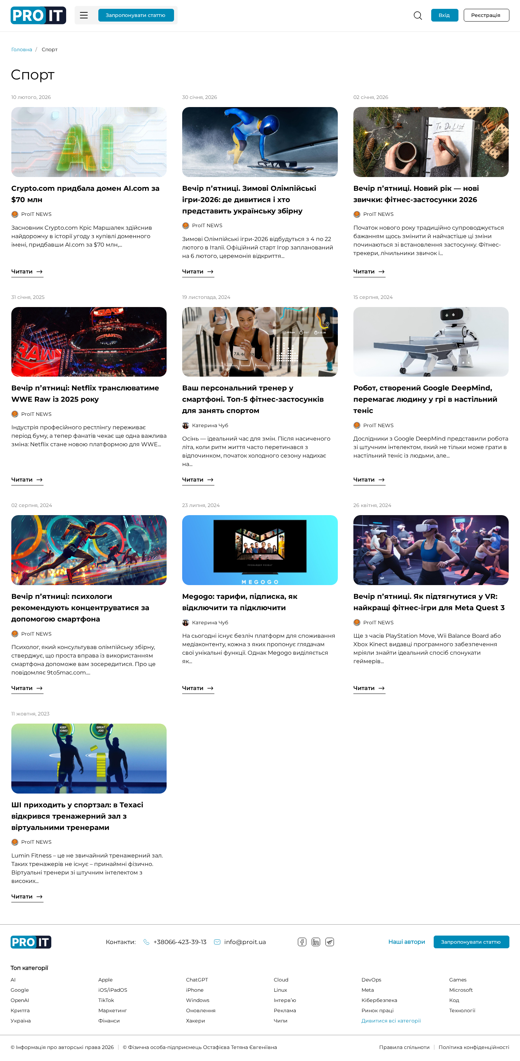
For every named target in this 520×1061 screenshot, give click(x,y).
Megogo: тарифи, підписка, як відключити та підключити (239, 602)
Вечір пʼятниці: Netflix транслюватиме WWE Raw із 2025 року (85, 393)
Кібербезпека (379, 1000)
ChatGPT (197, 980)
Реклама (285, 1010)
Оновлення (200, 1010)
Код (454, 1000)
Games (458, 980)
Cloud (281, 980)
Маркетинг (112, 1010)
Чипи (281, 1021)
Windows (197, 1000)
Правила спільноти (404, 1047)
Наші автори (406, 942)
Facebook (302, 942)
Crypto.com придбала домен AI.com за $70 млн (85, 194)
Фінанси (109, 1021)
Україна (21, 1021)
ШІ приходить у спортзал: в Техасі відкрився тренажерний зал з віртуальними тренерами (77, 816)
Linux (280, 990)
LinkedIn (316, 942)
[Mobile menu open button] (83, 15)
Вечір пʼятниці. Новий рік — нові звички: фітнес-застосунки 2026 (416, 194)
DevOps (371, 980)
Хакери (195, 1021)
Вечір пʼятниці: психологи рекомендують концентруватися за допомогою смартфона (80, 607)
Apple (105, 980)
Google (20, 990)
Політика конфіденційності (474, 1047)
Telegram (329, 942)
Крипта (20, 1010)
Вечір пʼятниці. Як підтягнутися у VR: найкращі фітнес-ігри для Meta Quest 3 (429, 602)
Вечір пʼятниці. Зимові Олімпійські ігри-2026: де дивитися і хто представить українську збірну (249, 199)
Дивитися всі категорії (391, 1021)
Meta (368, 990)
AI (13, 980)
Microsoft (461, 990)
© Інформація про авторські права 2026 (62, 1047)
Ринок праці (378, 1010)
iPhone (194, 990)
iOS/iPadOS (112, 990)
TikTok (106, 1000)
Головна (21, 49)
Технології (462, 1010)
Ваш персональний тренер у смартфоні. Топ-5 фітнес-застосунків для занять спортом (253, 399)
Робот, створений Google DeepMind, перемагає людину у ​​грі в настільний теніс (425, 399)
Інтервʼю (285, 1000)
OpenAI (20, 1000)
